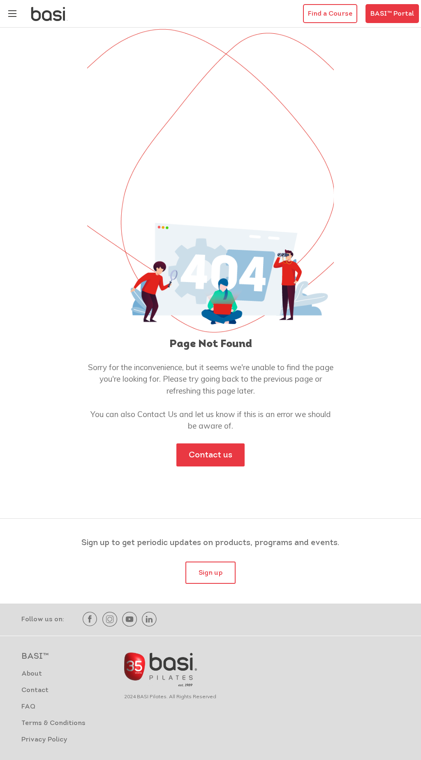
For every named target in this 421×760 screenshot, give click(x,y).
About (31, 674)
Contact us (210, 455)
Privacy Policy (44, 740)
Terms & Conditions (53, 723)
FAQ (28, 707)
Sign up (210, 573)
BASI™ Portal (392, 14)
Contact (35, 690)
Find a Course (330, 14)
